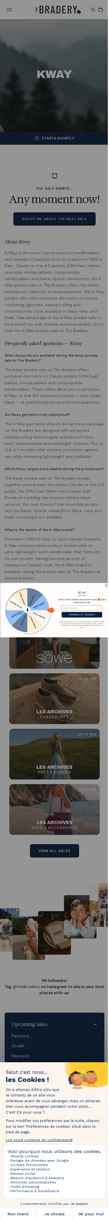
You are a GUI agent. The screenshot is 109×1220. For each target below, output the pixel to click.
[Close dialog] (105, 585)
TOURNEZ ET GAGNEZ (80, 614)
